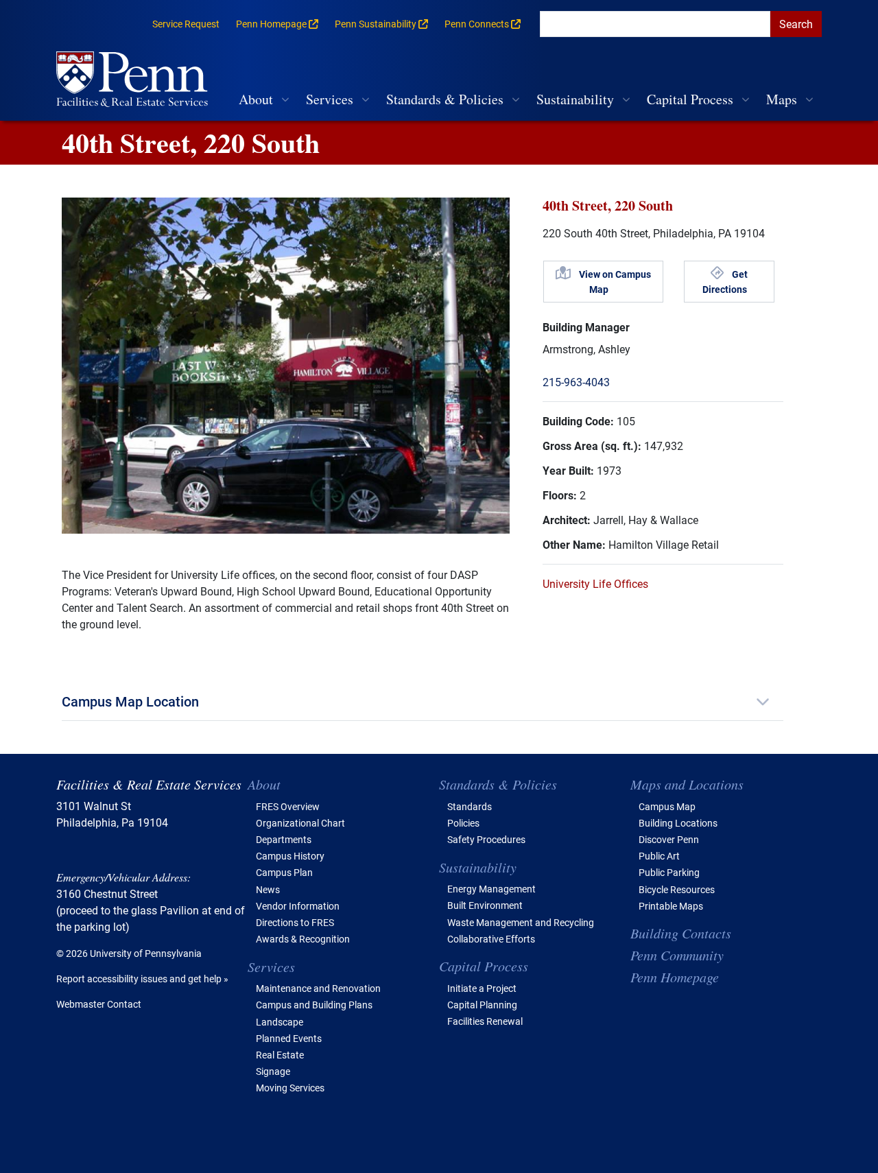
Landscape (279, 1021)
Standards (469, 806)
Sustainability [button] (575, 99)
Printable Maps (671, 905)
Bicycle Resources (677, 889)
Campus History (290, 855)
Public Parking (669, 872)
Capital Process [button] (690, 99)
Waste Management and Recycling (520, 922)
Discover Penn (669, 839)
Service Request (186, 23)
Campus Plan (284, 872)
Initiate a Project (482, 988)
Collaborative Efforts (491, 938)
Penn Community (677, 955)
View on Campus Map (615, 282)
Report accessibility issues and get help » (142, 978)
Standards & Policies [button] (444, 99)
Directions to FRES (295, 922)
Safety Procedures (486, 839)
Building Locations (678, 822)
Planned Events (289, 1038)
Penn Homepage (674, 977)
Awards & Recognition (303, 938)
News (268, 889)
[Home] (137, 80)
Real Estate (280, 1054)
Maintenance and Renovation (318, 988)
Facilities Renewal (485, 1021)
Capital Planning (482, 1004)
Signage (273, 1071)
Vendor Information (298, 905)
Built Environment (485, 905)
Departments (283, 839)
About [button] (256, 99)
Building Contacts (680, 933)
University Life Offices (595, 583)
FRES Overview (288, 806)
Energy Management (491, 888)
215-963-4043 (576, 382)
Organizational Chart (300, 822)
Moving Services (290, 1087)
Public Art (659, 855)
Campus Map (667, 806)
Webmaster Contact (98, 1003)
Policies (463, 822)
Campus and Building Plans (314, 1004)
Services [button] (329, 99)
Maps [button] (781, 99)
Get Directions (725, 282)
